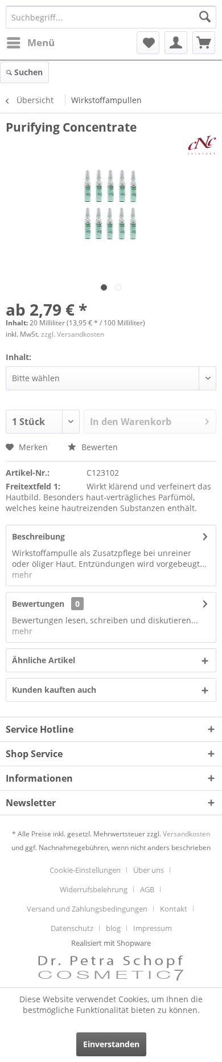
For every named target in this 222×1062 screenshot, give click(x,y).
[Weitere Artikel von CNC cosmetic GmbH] (202, 145)
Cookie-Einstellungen (85, 870)
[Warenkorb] (203, 42)
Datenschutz (72, 928)
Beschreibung (38, 536)
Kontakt (173, 909)
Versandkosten (186, 834)
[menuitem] (30, 42)
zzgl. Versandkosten (72, 334)
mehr (22, 574)
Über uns (148, 870)
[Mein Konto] (176, 42)
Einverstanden (111, 1044)
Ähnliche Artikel (43, 660)
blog (113, 928)
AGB (147, 889)
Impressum (152, 928)
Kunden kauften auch (54, 689)
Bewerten (98, 447)
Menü (41, 42)
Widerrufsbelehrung (94, 889)
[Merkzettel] (148, 42)
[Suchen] (205, 17)
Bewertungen (38, 603)
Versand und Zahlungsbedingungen (87, 909)
